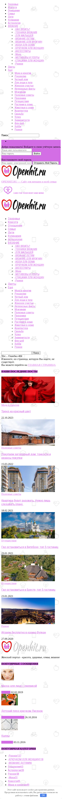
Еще (10, 70)
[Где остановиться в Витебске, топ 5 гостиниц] (28, 537)
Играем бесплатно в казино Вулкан (23, 632)
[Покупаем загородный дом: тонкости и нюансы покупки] (28, 444)
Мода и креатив (23, 73)
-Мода (18, 54)
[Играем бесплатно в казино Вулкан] (28, 623)
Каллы (5, 736)
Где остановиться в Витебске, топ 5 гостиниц (29, 547)
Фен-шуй (19, 123)
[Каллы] (9, 729)
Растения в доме (24, 104)
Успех (18, 117)
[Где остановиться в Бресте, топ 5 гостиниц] (28, 580)
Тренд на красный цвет (16, 411)
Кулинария (13, 19)
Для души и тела (23, 82)
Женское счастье (24, 85)
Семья (11, 13)
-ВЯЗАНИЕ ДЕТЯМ (24, 38)
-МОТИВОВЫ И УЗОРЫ (27, 57)
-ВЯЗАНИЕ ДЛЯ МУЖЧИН (28, 41)
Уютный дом (21, 79)
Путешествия (22, 101)
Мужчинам (20, 91)
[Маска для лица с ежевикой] (7, 679)
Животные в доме (24, 107)
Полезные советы (24, 95)
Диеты (11, 66)
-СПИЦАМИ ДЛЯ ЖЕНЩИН (29, 60)
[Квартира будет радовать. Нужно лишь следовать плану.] (28, 491)
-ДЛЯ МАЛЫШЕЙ (24, 35)
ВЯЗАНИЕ (13, 26)
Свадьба (19, 113)
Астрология (14, 23)
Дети (10, 16)
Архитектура (21, 110)
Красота (12, 7)
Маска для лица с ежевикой (19, 686)
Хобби (18, 126)
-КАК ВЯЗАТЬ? (22, 29)
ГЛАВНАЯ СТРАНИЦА (42, 365)
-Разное (19, 63)
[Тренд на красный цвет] (28, 402)
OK (43, 795)
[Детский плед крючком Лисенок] (9, 704)
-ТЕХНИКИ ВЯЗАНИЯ (26, 32)
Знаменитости (22, 120)
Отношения (14, 10)
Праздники (20, 98)
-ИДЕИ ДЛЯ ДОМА (25, 44)
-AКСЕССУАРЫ (23, 51)
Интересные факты (25, 88)
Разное (18, 129)
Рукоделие (20, 76)
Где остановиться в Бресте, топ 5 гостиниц (28, 590)
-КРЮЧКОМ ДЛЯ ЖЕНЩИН (29, 48)
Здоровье (13, 4)
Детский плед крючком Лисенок (22, 711)
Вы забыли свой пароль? (15, 156)
